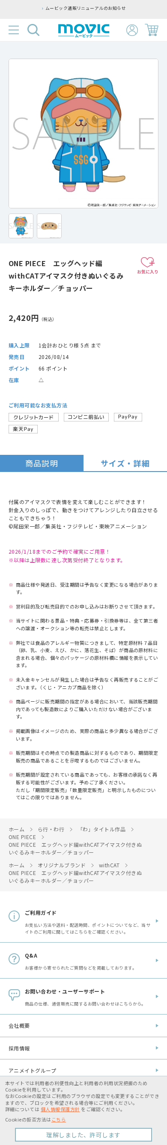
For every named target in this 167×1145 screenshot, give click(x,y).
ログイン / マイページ (132, 30)
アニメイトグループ (32, 1070)
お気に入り (147, 271)
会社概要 (19, 1025)
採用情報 (19, 1048)
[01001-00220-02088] (21, 226)
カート (151, 30)
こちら (58, 1119)
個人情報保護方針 (60, 1109)
